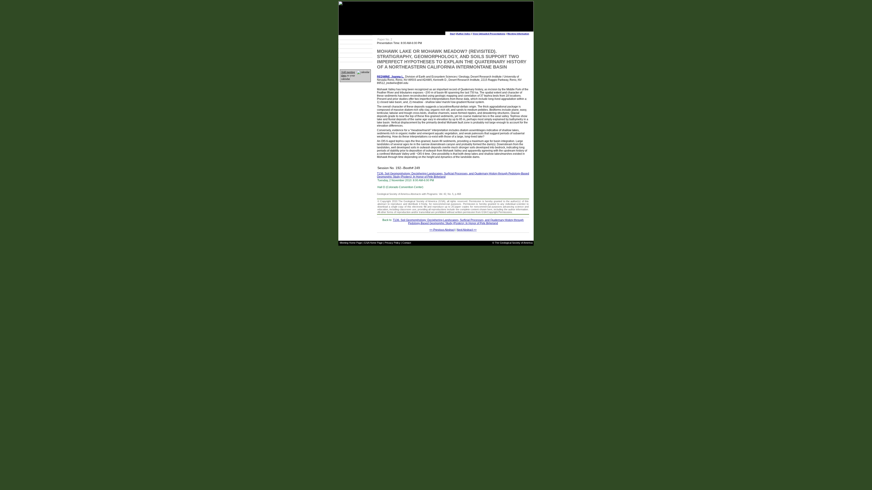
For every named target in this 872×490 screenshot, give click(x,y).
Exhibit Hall (348, 50)
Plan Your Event (351, 42)
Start (452, 33)
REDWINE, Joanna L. (390, 76)
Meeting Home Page (351, 242)
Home (345, 59)
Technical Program (352, 37)
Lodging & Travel (351, 46)
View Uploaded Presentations (489, 33)
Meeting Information (518, 33)
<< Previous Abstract (442, 229)
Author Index (463, 33)
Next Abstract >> (467, 229)
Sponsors (347, 55)
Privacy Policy (392, 242)
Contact (406, 242)
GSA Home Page (373, 242)
